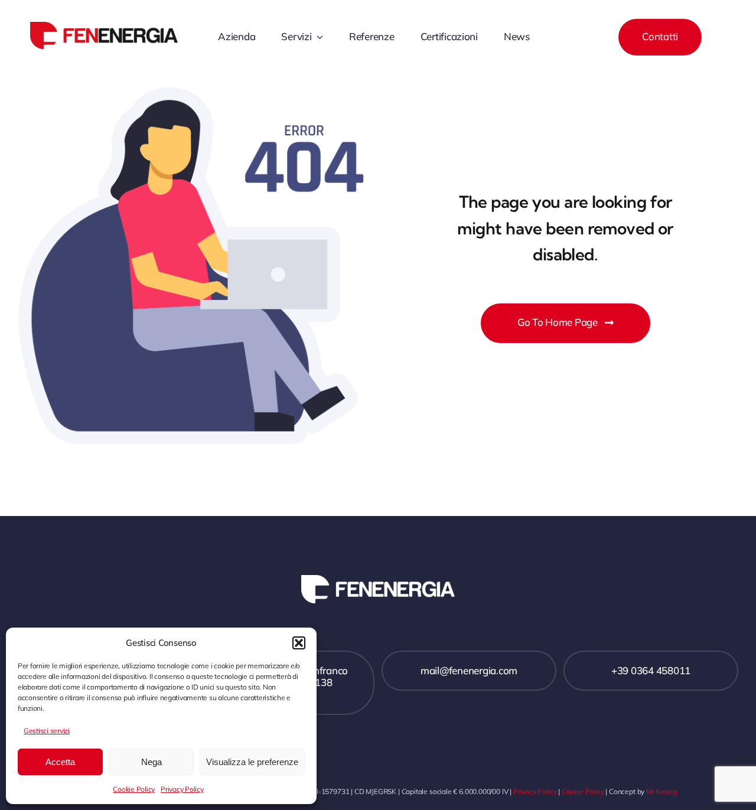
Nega (151, 762)
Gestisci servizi (47, 730)
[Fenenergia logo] (104, 27)
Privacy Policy (182, 789)
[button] (299, 643)
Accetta (60, 762)
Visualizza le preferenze (252, 762)
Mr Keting (661, 791)
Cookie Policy (134, 789)
